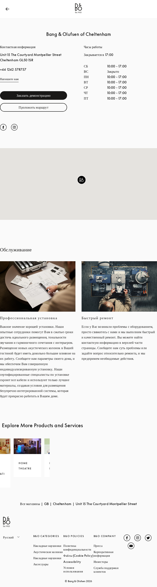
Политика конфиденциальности (78, 547)
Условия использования (78, 569)
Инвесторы (109, 561)
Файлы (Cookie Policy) (78, 555)
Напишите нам (9, 79)
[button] (81, 180)
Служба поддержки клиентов (109, 569)
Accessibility (78, 561)
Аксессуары (48, 564)
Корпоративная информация (109, 553)
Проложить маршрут (43, 108)
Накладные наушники (48, 545)
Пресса (109, 545)
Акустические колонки (48, 552)
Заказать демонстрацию (42, 96)
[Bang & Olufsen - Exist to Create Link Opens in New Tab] (78, 13)
